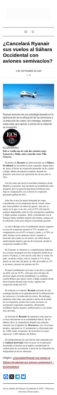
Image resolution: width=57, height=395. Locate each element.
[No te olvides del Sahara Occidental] (28, 14)
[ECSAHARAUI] (11, 137)
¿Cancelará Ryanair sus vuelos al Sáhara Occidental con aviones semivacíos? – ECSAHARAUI (28, 362)
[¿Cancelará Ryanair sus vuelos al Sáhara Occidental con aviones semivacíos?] (28, 96)
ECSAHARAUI (11, 148)
